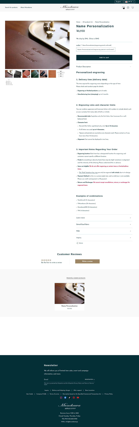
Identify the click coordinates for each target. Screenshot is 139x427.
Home (78, 22)
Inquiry (47, 390)
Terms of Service (89, 383)
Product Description (83, 67)
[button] (11, 7)
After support (78, 390)
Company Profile (41, 394)
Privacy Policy (78, 383)
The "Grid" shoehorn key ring (88, 172)
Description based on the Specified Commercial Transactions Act (82, 394)
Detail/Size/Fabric (82, 224)
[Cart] (132, 7)
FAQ (78, 231)
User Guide (29, 394)
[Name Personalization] (69, 293)
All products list (88, 22)
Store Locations (89, 390)
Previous (5, 45)
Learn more (80, 218)
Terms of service (54, 394)
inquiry (78, 238)
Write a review (87, 261)
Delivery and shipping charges (61, 390)
